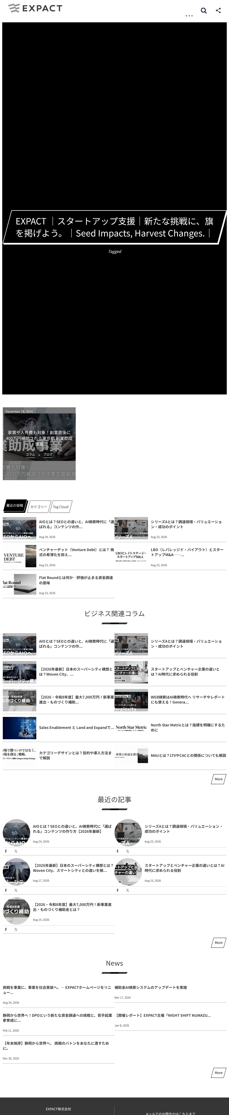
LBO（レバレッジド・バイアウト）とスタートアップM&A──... (187, 552)
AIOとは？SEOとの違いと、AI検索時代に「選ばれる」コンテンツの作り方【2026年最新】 (72, 829)
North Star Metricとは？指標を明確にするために (188, 727)
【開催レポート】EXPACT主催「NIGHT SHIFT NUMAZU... (163, 1015)
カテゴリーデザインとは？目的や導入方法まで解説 (75, 755)
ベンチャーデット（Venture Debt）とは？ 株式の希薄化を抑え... (76, 552)
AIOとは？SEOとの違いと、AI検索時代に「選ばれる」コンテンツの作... (76, 524)
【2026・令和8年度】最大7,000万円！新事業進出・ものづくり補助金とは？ (72, 907)
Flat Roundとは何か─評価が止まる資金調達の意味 (76, 580)
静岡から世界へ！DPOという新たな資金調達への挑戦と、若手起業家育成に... (57, 1018)
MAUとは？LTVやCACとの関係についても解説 (188, 755)
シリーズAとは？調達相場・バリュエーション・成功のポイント (186, 524)
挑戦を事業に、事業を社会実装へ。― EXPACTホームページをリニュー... (57, 990)
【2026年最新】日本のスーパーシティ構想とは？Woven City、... (76, 671)
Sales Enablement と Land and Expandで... (76, 727)
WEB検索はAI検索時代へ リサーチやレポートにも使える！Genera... (188, 699)
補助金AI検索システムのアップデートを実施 (151, 987)
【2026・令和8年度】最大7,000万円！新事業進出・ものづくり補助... (76, 699)
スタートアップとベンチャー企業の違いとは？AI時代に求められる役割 (185, 671)
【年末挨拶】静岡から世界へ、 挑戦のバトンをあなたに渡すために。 (56, 1045)
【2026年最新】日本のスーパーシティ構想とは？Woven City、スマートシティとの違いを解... (73, 868)
